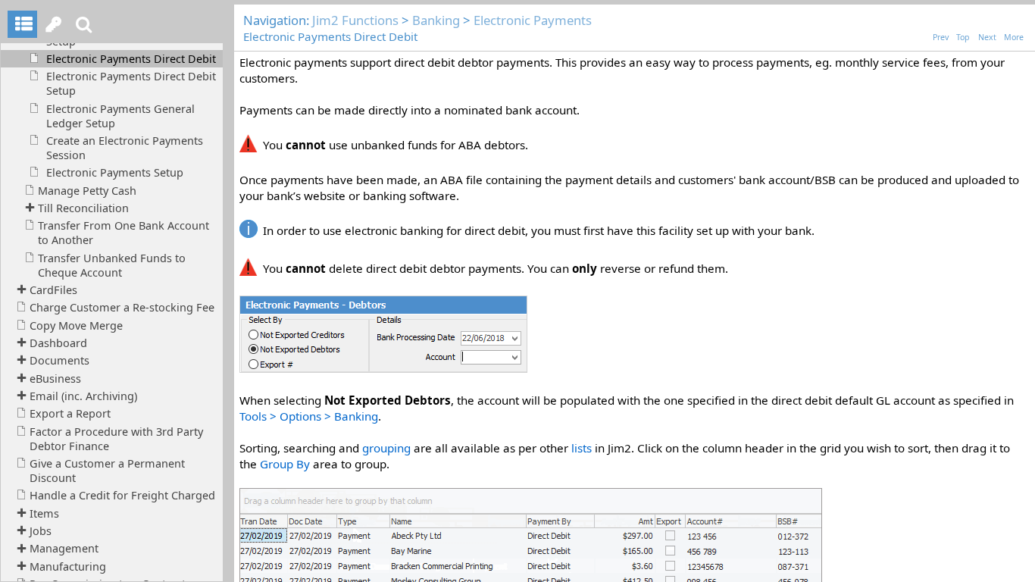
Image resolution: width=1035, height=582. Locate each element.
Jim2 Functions (355, 20)
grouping (386, 447)
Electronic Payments (533, 20)
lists (581, 447)
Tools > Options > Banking (308, 416)
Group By (285, 463)
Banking (436, 20)
